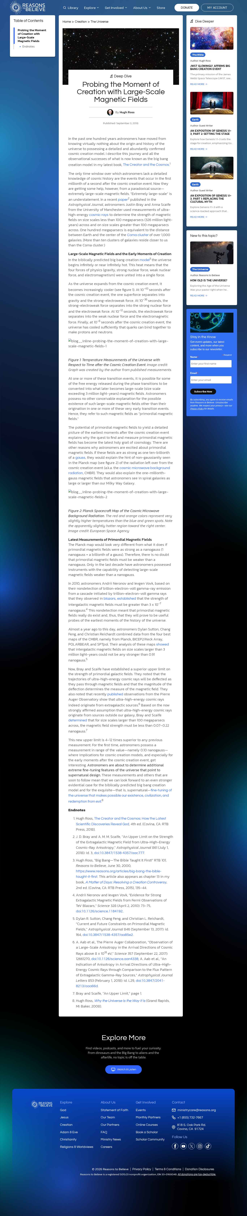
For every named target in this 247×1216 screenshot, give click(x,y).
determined (77, 720)
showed (162, 644)
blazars (110, 598)
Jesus (64, 1117)
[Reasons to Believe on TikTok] (208, 1146)
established (126, 598)
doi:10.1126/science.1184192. (99, 911)
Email (194, 373)
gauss (80, 457)
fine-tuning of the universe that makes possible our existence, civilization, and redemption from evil (120, 795)
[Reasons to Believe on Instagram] (200, 1146)
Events (141, 1110)
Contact (178, 1102)
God (63, 1110)
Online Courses (147, 1125)
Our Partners (110, 1125)
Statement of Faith (114, 1110)
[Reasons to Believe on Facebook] (175, 1146)
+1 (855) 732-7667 (190, 1117)
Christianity (68, 1139)
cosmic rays (98, 215)
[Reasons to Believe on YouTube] (183, 1146)
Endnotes (28, 46)
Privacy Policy (197, 409)
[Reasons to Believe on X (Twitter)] (191, 1146)
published (115, 694)
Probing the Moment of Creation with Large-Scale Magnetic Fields (32, 35)
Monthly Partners (148, 1117)
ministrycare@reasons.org (197, 1110)
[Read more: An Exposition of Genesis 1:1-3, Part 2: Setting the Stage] (211, 121)
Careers (106, 1147)
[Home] (41, 1104)
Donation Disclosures (199, 1169)
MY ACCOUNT (217, 7)
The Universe (99, 21)
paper (123, 199)
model (145, 260)
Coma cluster (138, 235)
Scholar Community (150, 1139)
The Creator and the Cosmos (146, 164)
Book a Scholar (147, 1132)
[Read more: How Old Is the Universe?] (211, 269)
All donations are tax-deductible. (197, 1174)
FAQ (104, 1132)
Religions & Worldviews (76, 1147)
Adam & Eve (69, 1132)
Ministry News (111, 1139)
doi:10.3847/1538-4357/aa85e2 (108, 935)
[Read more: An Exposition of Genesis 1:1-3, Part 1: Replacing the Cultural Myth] (211, 188)
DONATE (187, 7)
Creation (81, 21)
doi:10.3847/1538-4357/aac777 (119, 853)
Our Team (108, 1117)
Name (194, 357)
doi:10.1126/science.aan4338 (114, 959)
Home (67, 21)
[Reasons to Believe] (27, 8)
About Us (108, 1102)
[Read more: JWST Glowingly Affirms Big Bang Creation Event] (211, 56)
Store (161, 7)
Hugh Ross (127, 112)
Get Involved (146, 1102)
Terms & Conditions (168, 1169)
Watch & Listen (126, 1069)
